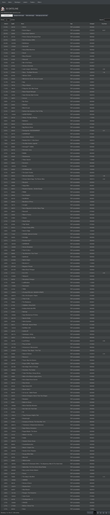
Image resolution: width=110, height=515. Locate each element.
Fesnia (24, 473)
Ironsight (24, 205)
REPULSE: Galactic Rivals (29, 324)
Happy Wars (25, 185)
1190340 (13, 114)
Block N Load (26, 108)
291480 (13, 75)
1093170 (13, 263)
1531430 (13, 493)
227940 (13, 66)
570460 (13, 69)
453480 (13, 156)
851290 (13, 473)
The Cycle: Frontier (27, 172)
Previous (90, 513)
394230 (13, 121)
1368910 (13, 428)
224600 (13, 104)
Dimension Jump (27, 150)
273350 (13, 30)
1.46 (104, 72)
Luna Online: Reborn (28, 137)
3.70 (104, 354)
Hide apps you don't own (41, 15)
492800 (13, 389)
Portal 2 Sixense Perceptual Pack (31, 37)
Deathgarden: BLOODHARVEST (31, 130)
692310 (13, 324)
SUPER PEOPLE (27, 114)
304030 (13, 237)
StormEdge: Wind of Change (30, 366)
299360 (13, 108)
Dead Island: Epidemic (28, 33)
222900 (13, 33)
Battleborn (25, 121)
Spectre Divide (26, 318)
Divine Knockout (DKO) (28, 40)
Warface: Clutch (26, 75)
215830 (13, 218)
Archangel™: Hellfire (28, 147)
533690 (13, 299)
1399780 (13, 257)
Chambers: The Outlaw (28, 370)
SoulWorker (25, 198)
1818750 (13, 43)
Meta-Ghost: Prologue (28, 269)
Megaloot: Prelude (27, 266)
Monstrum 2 (25, 263)
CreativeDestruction (27, 444)
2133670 (13, 350)
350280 (13, 282)
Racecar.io (25, 357)
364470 (13, 143)
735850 (13, 373)
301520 (13, 59)
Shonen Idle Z (26, 389)
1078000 (13, 46)
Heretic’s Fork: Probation (29, 451)
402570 (13, 489)
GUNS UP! (25, 331)
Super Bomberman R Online (30, 315)
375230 (13, 79)
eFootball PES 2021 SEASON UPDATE (33, 292)
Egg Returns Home (27, 127)
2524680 (13, 447)
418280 (13, 399)
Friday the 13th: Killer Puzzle (30, 88)
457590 (13, 137)
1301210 (13, 240)
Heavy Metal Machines (28, 49)
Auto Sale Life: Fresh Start (29, 409)
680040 (13, 509)
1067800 (13, 467)
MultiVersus (25, 43)
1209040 (13, 496)
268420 (13, 195)
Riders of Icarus (26, 214)
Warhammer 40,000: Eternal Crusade (32, 79)
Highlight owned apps (19, 15)
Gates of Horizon (27, 354)
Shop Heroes (26, 383)
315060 (13, 56)
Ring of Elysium (26, 85)
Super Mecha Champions (29, 428)
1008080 (13, 502)
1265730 (13, 464)
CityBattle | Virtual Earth (28, 305)
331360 (13, 49)
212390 (13, 412)
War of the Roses (27, 62)
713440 (13, 234)
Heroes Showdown (27, 247)
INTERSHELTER (27, 169)
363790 (13, 127)
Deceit (24, 53)
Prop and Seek (26, 344)
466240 (13, 53)
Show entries (8, 19)
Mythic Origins (26, 260)
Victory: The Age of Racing (29, 117)
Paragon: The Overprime (29, 493)
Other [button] (39, 2)
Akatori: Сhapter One (28, 447)
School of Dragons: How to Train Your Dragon (34, 396)
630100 (13, 198)
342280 (13, 182)
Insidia (24, 438)
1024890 (13, 231)
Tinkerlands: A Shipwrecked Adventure (33, 425)
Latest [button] (25, 2)
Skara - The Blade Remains (30, 72)
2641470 (13, 318)
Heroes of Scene (27, 483)
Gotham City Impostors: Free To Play (32, 111)
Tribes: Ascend (26, 159)
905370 (13, 208)
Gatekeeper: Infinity (27, 334)
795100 (13, 88)
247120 (13, 37)
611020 (13, 305)
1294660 (13, 40)
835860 (13, 418)
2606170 (13, 441)
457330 (13, 386)
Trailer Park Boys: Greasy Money (31, 373)
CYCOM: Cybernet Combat (29, 234)
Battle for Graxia (26, 402)
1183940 (13, 286)
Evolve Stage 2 (26, 30)
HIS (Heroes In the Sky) (28, 337)
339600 (13, 460)
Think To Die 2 (26, 250)
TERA (24, 289)
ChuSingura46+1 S (27, 499)
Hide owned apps (30, 15)
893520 (13, 444)
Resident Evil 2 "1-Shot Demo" (30, 140)
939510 (13, 189)
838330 (13, 176)
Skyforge (24, 312)
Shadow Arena (26, 486)
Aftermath (25, 457)
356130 (13, 483)
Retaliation (25, 399)
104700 (13, 95)
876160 (13, 454)
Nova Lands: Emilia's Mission (30, 470)
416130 (13, 434)
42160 (12, 62)
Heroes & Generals (27, 66)
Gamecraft (25, 46)
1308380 (13, 315)
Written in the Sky (27, 434)
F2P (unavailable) (75, 27)
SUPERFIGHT (26, 134)
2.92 (104, 69)
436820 (13, 376)
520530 (13, 169)
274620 (13, 72)
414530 (13, 312)
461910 (13, 227)
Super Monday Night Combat (30, 95)
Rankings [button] (17, 2)
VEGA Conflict (26, 460)
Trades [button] (32, 2)
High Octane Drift (27, 386)
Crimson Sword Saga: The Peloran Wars (33, 179)
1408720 (13, 166)
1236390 (13, 247)
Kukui (24, 509)
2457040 (13, 360)
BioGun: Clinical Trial (28, 506)
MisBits (24, 153)
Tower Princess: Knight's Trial (30, 415)
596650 (13, 253)
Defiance (24, 104)
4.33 (104, 179)
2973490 (13, 266)
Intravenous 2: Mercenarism (30, 347)
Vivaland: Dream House (28, 441)
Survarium (25, 163)
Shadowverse (26, 156)
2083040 (13, 470)
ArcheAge (25, 237)
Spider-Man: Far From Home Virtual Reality (34, 467)
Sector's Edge (26, 231)
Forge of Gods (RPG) (28, 227)
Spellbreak (25, 257)
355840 (13, 163)
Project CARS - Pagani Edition (30, 363)
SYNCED (24, 502)
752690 (13, 302)
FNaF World (25, 224)
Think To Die (25, 299)
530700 (13, 82)
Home (4, 2)
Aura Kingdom (26, 195)
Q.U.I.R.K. (25, 273)
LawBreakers (26, 282)
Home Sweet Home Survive (29, 379)
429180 (13, 363)
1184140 (13, 328)
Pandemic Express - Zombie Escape (32, 189)
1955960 (13, 480)
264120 (13, 117)
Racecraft (25, 211)
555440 (13, 130)
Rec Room (25, 101)
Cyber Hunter (26, 496)
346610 (13, 211)
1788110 (13, 415)
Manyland (25, 182)
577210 (13, 273)
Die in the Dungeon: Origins (30, 295)
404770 (13, 134)
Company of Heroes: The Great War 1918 (33, 422)
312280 (13, 221)
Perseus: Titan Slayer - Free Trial (31, 350)
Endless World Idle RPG (29, 308)
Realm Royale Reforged (29, 91)
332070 (13, 396)
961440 (13, 140)
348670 (13, 98)
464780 (13, 499)
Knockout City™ (26, 240)
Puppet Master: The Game (29, 431)
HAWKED (25, 480)
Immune (24, 98)
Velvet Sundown (26, 321)
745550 (13, 476)
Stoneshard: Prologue (28, 279)
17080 (12, 159)
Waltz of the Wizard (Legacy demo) (32, 376)
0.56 (104, 341)
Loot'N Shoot (26, 341)
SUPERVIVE (25, 244)
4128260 (13, 276)
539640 (13, 357)
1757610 (13, 431)
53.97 (104, 30)
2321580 (13, 366)
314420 (13, 422)
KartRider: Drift (26, 328)
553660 (13, 192)
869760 (13, 279)
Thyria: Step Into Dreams (29, 360)
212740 (13, 289)
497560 (13, 179)
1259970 (13, 292)
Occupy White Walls (27, 454)
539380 (13, 250)
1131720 (13, 344)
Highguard (25, 276)
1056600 (13, 379)
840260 (13, 308)
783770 (13, 205)
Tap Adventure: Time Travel (30, 253)
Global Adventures (27, 124)
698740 (13, 341)
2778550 (13, 506)
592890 (13, 438)
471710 (13, 101)
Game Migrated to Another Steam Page (33, 208)
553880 (13, 147)
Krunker (24, 166)
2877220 (13, 409)
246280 (13, 185)
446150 (13, 331)
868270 (13, 172)
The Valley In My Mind (28, 476)
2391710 (13, 334)
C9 (23, 412)
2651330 (13, 347)
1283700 (13, 244)
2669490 (13, 370)
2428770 (13, 295)
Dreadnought (26, 418)
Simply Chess (26, 221)
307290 (13, 321)
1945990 (13, 405)
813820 (13, 91)
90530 (12, 402)
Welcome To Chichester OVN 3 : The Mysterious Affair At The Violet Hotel (42, 464)
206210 (13, 111)
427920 (13, 224)
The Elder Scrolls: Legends (29, 143)
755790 (13, 85)
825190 (13, 153)
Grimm (24, 27)
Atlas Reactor (26, 489)
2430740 (13, 451)
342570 (13, 337)
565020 (13, 124)
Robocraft (25, 59)
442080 (13, 214)
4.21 (104, 130)
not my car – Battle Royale (29, 392)
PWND (24, 192)
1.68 (104, 176)
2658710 (13, 425)
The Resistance (26, 302)
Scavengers (25, 286)
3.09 (104, 273)
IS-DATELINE (12, 8)
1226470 (13, 486)
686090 (13, 201)
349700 (13, 457)
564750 (13, 150)
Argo (23, 82)
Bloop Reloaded (26, 56)
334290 (13, 354)
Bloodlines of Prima (27, 201)
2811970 (13, 269)
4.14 (104, 476)
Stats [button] (9, 2)
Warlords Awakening (28, 176)
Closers (24, 218)
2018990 (13, 260)
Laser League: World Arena (30, 69)
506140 (13, 383)
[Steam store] (21, 27)
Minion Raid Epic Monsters (29, 405)
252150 (13, 27)
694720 (13, 392)
